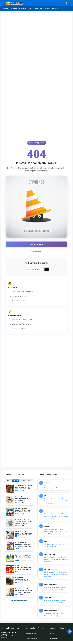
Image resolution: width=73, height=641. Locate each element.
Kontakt (52, 633)
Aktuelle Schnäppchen (10, 8)
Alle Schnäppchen (31, 633)
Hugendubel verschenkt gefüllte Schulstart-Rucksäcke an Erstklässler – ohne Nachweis (56, 501)
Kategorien (55, 8)
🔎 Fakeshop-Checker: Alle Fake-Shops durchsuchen (54, 545)
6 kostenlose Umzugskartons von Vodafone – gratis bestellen (55, 487)
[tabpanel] (19, 540)
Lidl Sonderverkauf (31, 638)
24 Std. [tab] (16, 480)
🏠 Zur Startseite (36, 244)
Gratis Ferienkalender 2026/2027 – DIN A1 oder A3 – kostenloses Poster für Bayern (56, 531)
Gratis (31, 8)
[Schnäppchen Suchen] (46, 269)
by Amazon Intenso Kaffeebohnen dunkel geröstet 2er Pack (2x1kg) (55, 589)
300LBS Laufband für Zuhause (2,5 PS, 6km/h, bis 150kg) (55, 615)
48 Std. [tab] (23, 480)
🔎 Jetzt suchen (36, 251)
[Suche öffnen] (62, 3)
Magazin (47, 8)
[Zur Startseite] (33, 3)
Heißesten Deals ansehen (19, 600)
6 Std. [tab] (8, 480)
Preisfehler (22, 8)
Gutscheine (38, 8)
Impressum (53, 638)
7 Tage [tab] (30, 480)
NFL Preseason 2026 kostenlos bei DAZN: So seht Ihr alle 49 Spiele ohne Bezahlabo (56, 559)
